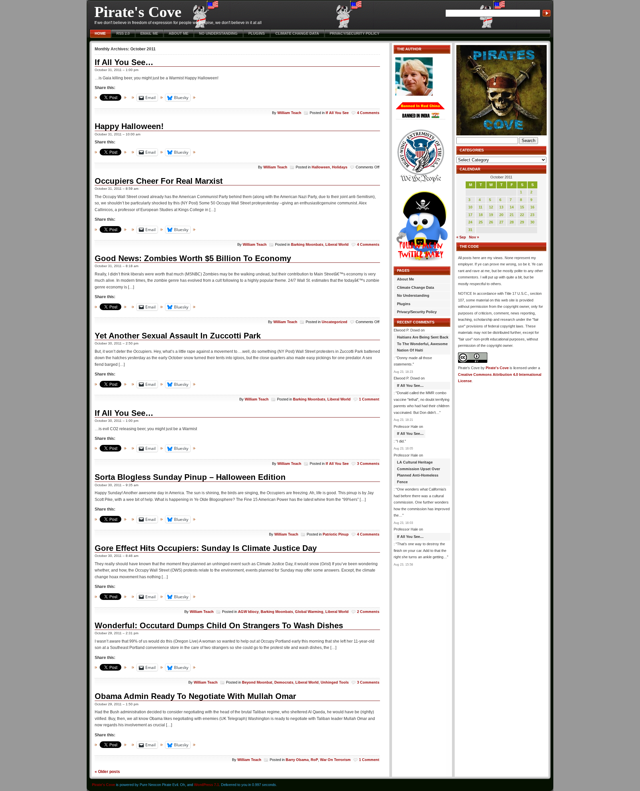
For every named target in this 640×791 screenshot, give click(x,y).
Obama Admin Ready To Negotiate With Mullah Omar (195, 696)
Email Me (149, 33)
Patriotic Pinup (336, 534)
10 (470, 207)
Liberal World (337, 244)
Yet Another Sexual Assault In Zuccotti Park (178, 335)
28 (512, 222)
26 (491, 222)
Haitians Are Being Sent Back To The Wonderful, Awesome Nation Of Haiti (422, 343)
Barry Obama (297, 760)
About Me (178, 33)
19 (491, 215)
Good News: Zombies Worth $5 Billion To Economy (193, 258)
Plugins (256, 33)
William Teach (289, 113)
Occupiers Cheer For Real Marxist (159, 180)
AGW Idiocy (248, 612)
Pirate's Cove (137, 11)
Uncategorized (334, 322)
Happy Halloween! (129, 126)
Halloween (321, 167)
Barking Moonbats (307, 244)
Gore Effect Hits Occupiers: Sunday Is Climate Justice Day (206, 548)
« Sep (461, 237)
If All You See (337, 113)
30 (532, 222)
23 (532, 215)
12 (491, 207)
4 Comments (368, 113)
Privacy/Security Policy (354, 33)
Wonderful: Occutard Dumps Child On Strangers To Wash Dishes (219, 625)
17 (470, 215)
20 (501, 215)
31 (470, 230)
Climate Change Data (297, 33)
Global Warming (309, 612)
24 (470, 222)
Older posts (107, 771)
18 (481, 215)
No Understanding (218, 33)
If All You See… (124, 62)
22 (522, 215)
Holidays (339, 167)
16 (532, 207)
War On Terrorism (335, 760)
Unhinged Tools (335, 682)
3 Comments (368, 464)
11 (480, 207)
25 (481, 222)
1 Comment (369, 399)
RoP (314, 760)
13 (501, 207)
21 (512, 215)
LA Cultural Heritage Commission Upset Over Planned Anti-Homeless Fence (418, 472)
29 (522, 222)
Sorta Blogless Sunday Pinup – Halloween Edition (190, 477)
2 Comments (368, 612)
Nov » (474, 237)
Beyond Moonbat (257, 682)
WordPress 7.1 (206, 785)
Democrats (283, 682)
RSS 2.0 (123, 33)
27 (501, 222)
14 (512, 207)
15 (522, 207)
